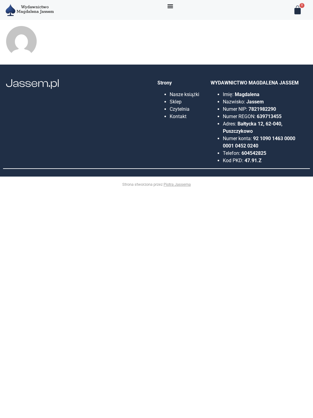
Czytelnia (180, 109)
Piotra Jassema (177, 184)
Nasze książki (185, 94)
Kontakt (178, 116)
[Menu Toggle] (170, 6)
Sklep (176, 102)
